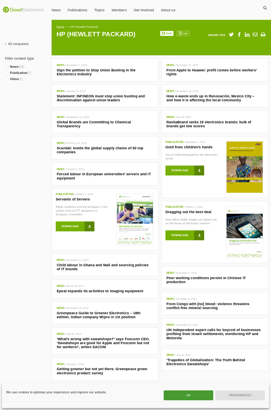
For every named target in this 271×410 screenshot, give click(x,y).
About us (168, 10)
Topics (99, 10)
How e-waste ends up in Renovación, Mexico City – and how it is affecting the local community (210, 98)
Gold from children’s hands (189, 147)
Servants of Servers (73, 199)
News (56, 10)
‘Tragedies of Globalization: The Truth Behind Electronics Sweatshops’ (205, 362)
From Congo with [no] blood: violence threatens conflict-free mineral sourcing (207, 306)
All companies (18, 44)
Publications (77, 10)
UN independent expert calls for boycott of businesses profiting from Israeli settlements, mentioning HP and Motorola (213, 334)
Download (179, 170)
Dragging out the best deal (188, 212)
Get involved (144, 10)
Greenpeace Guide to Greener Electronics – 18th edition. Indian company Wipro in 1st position (98, 315)
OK (188, 395)
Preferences (240, 395)
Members (119, 10)
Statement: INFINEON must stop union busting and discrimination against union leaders (101, 98)
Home (60, 26)
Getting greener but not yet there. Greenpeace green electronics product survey (102, 371)
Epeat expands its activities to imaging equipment (100, 291)
